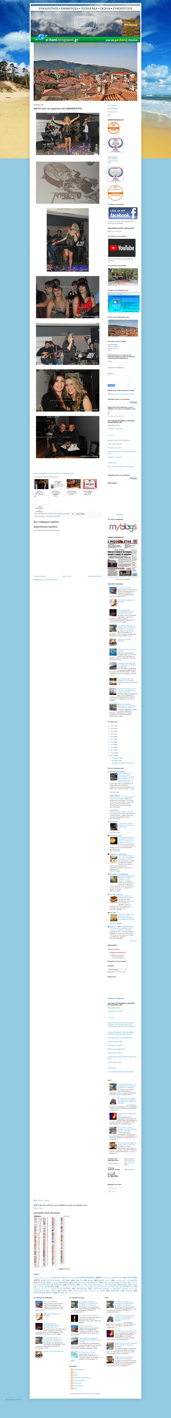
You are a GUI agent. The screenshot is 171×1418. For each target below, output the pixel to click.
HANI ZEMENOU (113, 159)
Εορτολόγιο (119, 514)
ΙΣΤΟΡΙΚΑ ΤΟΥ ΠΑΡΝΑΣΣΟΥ (119, 874)
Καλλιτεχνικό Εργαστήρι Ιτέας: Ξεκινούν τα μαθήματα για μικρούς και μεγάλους (126, 857)
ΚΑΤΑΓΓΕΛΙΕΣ (121, 1285)
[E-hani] (108, 414)
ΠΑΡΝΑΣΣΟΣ (128, 1287)
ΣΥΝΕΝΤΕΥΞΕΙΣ (78, 1291)
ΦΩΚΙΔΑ (129, 1291)
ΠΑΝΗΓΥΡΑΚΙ (114, 1286)
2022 (112, 736)
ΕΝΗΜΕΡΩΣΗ (78, 1282)
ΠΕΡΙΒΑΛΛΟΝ (55, 1289)
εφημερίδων (127, 579)
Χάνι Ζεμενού (115, 196)
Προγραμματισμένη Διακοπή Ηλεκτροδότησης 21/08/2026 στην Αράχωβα (127, 664)
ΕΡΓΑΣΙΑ (106, 1282)
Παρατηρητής (77, 1383)
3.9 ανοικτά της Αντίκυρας (87, 1352)
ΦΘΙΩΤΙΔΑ (115, 1291)
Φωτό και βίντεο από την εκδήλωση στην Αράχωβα (125, 679)
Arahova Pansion (113, 949)
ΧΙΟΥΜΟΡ (61, 1293)
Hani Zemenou (112, 105)
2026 (112, 726)
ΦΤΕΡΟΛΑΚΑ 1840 (114, 448)
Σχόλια (112, 1191)
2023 (112, 734)
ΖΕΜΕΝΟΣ (58, 1285)
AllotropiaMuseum (78, 1369)
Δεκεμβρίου (115, 758)
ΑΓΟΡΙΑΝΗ (112, 463)
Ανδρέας (75, 1375)
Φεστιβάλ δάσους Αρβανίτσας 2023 (126, 1331)
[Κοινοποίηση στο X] (80, 514)
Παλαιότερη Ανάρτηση (94, 576)
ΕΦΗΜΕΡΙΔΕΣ (45, 1285)
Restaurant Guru (113, 112)
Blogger (98, 1393)
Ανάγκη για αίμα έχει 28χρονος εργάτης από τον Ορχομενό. (127, 1143)
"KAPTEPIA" (114, 821)
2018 (112, 747)
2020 (112, 742)
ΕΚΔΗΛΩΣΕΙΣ (63, 1283)
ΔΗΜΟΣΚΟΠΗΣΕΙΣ (120, 1280)
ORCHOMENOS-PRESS (117, 771)
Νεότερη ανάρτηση (40, 576)
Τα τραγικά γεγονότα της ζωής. (88, 1315)
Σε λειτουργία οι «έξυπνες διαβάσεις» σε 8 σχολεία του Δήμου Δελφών (126, 825)
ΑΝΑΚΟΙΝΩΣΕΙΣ (86, 1277)
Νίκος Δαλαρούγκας (79, 1380)
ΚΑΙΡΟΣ (110, 1285)
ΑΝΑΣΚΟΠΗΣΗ (106, 1278)
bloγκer (75, 1388)
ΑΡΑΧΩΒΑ (111, 435)
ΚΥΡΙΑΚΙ (134, 1285)
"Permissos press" (116, 835)
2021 (112, 739)
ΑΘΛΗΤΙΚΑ (56, 1278)
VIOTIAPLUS (114, 810)
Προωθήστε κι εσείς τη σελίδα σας (116, 416)
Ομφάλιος (81, 1286)
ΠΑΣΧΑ (46, 1288)
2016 (112, 753)
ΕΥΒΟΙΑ (113, 1282)
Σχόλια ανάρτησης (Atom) (50, 579)
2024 (112, 731)
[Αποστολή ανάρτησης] (72, 513)
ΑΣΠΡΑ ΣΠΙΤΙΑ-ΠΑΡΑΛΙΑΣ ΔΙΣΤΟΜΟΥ (55, 1280)
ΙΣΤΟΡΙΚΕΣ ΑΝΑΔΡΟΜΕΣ (89, 1285)
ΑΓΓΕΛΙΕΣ (37, 1278)
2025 (112, 728)
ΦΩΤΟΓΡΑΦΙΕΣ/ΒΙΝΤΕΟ (53, 516)
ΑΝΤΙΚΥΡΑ (118, 1278)
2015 (112, 755)
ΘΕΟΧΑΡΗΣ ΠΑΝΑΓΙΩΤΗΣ (81, 1377)
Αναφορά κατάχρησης (116, 998)
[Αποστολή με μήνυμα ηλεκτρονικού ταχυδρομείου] (76, 514)
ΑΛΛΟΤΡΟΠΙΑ (70, 1278)
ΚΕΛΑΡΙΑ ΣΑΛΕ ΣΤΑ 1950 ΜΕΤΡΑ (120, 1038)
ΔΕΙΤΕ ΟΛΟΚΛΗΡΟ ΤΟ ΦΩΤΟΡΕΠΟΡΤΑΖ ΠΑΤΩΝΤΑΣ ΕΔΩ (54, 473)
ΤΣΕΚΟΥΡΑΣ (92, 1291)
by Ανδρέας (76, 1293)
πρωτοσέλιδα (119, 579)
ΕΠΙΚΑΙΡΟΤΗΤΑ (92, 1283)
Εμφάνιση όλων (133, 940)
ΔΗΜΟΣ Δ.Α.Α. (104, 1280)
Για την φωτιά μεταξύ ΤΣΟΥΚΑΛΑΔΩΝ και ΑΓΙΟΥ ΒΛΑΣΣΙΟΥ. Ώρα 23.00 (126, 611)
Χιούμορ (70, 1293)
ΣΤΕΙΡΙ (64, 1291)
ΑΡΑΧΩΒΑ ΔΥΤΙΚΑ (114, 425)
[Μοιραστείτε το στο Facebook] (82, 514)
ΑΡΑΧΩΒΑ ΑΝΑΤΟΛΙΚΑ (115, 429)
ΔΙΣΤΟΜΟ (113, 912)
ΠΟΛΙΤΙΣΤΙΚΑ (82, 1289)
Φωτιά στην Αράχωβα (124, 588)
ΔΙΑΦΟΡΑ (133, 1280)
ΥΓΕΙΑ (102, 1291)
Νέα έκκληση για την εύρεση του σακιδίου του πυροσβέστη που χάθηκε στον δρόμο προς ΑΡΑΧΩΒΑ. (127, 1100)
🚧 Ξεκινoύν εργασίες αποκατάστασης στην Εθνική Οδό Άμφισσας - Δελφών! (127, 705)
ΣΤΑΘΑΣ (53, 1291)
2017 (112, 750)
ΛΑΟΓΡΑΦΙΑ (40, 1286)
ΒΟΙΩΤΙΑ (79, 1280)
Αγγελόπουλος (46, 1277)
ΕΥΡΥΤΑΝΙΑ (123, 1282)
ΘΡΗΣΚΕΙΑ (71, 1285)
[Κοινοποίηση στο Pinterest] (84, 514)
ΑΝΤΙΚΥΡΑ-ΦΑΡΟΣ (115, 457)
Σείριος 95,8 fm (115, 795)
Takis (74, 1372)
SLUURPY (114, 189)
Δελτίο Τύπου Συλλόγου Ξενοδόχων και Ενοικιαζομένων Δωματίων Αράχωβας (127, 1129)
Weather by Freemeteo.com (113, 1163)
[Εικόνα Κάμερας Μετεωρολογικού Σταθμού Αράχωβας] (85, 100)
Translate (122, 972)
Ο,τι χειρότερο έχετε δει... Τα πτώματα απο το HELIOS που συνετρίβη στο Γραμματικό (127, 627)
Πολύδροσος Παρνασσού (118, 854)
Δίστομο (53, 1282)
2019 (112, 745)
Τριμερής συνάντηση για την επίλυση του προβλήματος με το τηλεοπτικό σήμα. (127, 690)
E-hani (109, 412)
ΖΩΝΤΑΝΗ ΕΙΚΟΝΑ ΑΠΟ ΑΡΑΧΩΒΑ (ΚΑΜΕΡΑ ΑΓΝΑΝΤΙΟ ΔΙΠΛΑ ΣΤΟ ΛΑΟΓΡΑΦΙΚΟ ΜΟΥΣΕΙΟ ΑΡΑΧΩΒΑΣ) (121, 1024)
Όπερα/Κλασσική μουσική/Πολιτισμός (97, 1286)
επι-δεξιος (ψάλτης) (116, 894)
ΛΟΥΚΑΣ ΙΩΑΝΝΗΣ (64, 1286)
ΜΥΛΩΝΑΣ (74, 1286)
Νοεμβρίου (115, 760)
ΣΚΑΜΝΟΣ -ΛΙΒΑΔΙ (115, 1045)
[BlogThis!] (78, 514)
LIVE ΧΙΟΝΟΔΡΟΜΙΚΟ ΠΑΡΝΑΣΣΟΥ (121, 466)
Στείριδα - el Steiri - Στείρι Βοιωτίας (121, 926)
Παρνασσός (37, 1289)
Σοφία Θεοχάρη (78, 1385)
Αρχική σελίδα (66, 576)
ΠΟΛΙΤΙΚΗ (67, 1289)
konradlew (87, 1393)
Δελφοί (90, 1280)
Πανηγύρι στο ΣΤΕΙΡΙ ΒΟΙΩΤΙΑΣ (54, 1351)
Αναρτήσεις (113, 1188)
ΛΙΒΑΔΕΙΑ (42, 516)
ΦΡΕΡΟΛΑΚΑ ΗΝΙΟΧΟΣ (116, 1049)
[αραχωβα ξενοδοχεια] (117, 955)
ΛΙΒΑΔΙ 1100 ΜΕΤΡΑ (115, 444)
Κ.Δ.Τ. (103, 1285)
